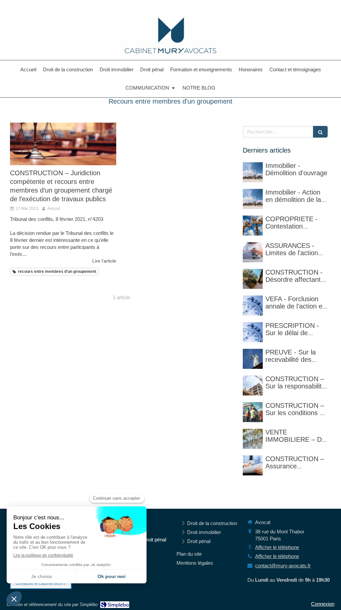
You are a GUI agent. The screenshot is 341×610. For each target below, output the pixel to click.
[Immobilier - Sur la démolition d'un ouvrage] (253, 172)
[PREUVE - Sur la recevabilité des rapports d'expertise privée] (253, 359)
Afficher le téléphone (277, 547)
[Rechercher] (320, 132)
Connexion (322, 604)
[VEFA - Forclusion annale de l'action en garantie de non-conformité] (253, 305)
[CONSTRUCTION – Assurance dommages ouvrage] (253, 465)
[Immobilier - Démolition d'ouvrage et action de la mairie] (253, 199)
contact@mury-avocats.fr (283, 565)
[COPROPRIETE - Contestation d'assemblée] (253, 226)
